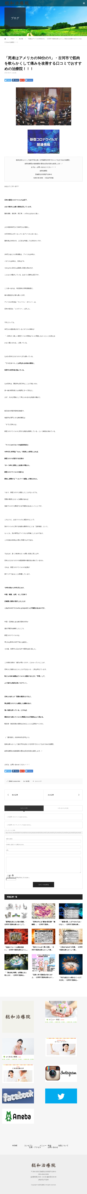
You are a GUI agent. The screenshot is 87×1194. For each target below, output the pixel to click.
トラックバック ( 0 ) (63, 808)
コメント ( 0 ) (23, 808)
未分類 (14, 73)
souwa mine (16, 781)
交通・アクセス (35, 1147)
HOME (14, 1145)
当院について (63, 1145)
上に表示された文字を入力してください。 (18, 877)
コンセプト (28, 1145)
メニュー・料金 (45, 1145)
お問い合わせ (53, 1147)
